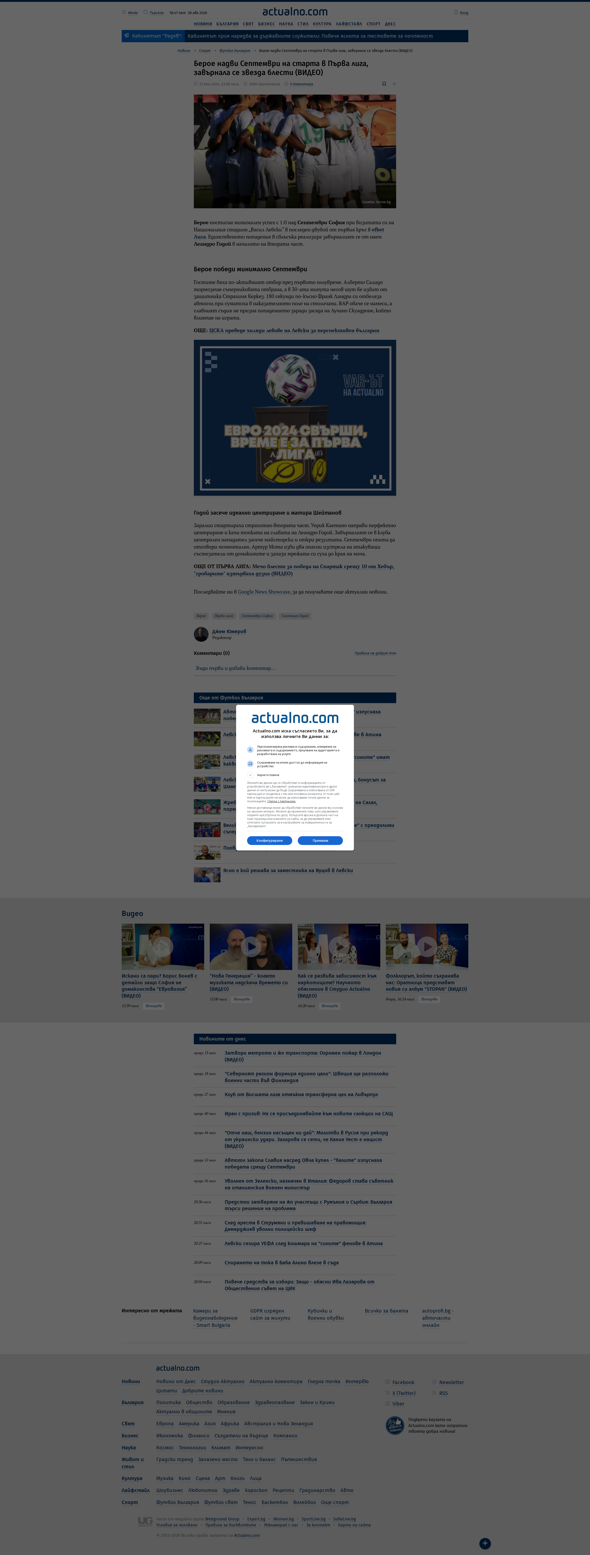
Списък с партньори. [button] (281, 801)
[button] (295, 775)
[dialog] (295, 778)
